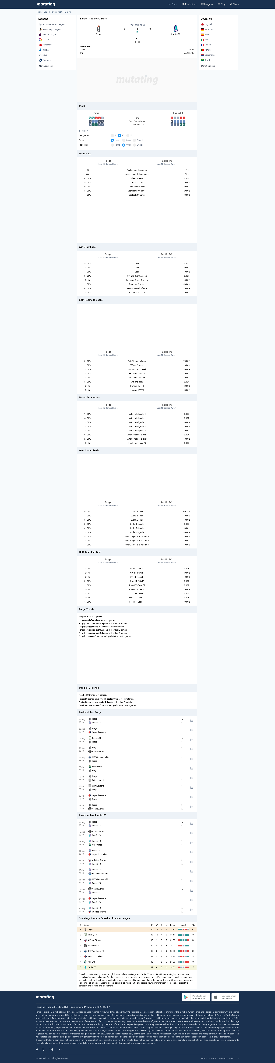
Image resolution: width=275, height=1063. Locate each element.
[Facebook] (39, 1049)
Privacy (212, 1058)
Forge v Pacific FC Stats (61, 12)
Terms (204, 1058)
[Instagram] (53, 1049)
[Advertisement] (137, 80)
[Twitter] (45, 1049)
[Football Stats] (46, 4)
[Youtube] (60, 1049)
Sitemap (222, 1058)
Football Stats (43, 12)
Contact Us (234, 1058)
